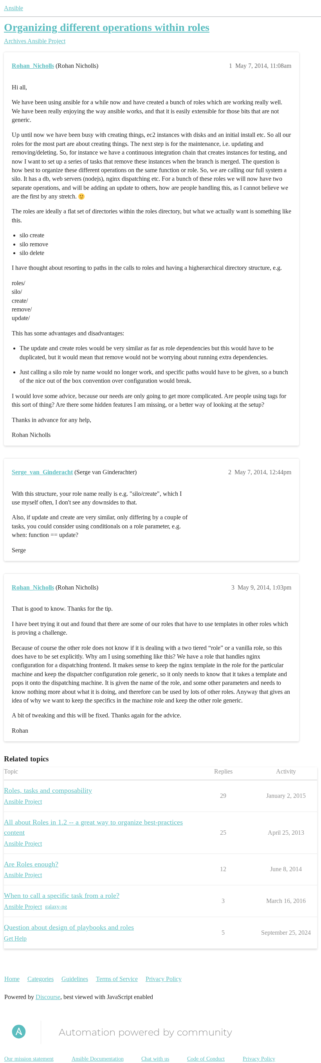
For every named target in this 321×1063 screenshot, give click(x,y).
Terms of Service (117, 979)
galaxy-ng (56, 907)
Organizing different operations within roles (106, 27)
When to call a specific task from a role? (61, 895)
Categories (40, 979)
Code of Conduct (206, 1059)
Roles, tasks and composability (48, 790)
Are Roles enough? (31, 864)
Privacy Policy (164, 979)
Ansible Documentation (98, 1059)
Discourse (48, 997)
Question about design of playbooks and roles (69, 927)
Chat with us (155, 1059)
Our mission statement (29, 1059)
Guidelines (74, 979)
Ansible (13, 8)
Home (12, 979)
